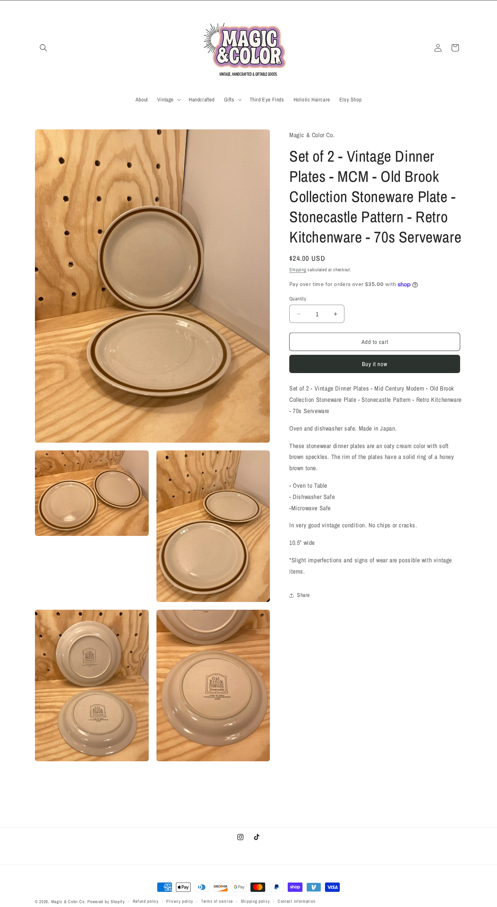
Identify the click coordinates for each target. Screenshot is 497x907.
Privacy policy (179, 901)
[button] (43, 47)
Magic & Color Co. (68, 901)
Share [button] (303, 594)
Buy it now (375, 364)
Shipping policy (255, 901)
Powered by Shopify (106, 901)
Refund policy (146, 901)
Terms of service (217, 901)
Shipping (297, 270)
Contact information (296, 901)
